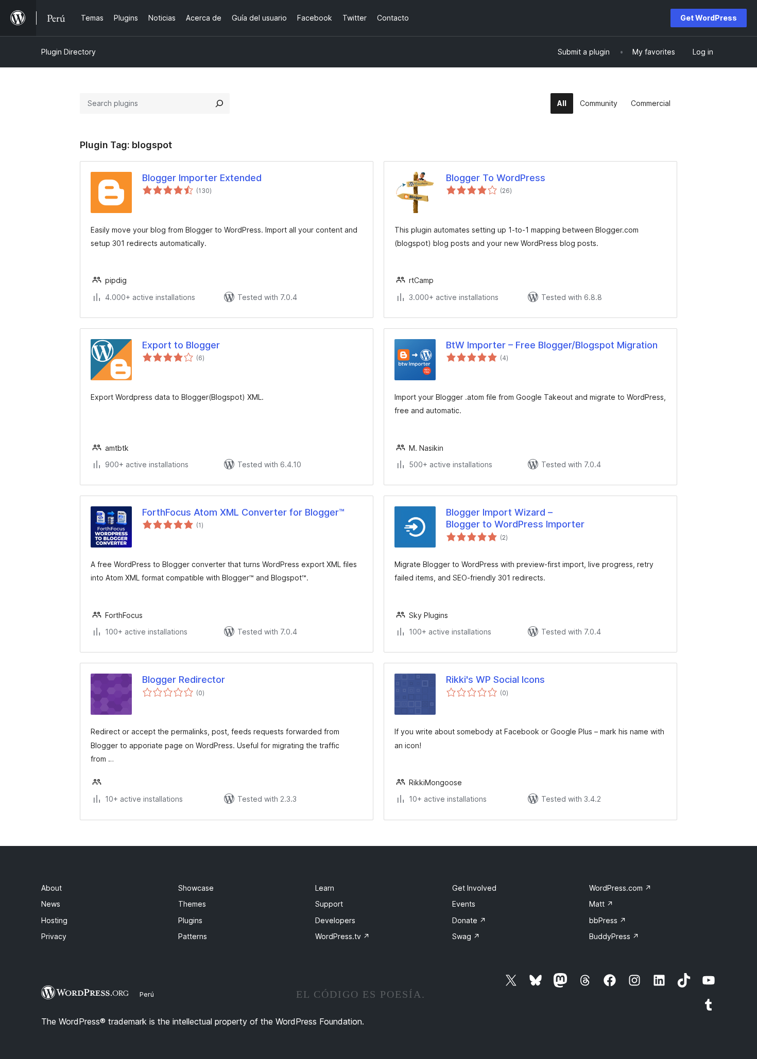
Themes (192, 903)
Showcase (196, 888)
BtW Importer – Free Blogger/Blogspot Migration (552, 345)
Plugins (190, 920)
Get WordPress (708, 17)
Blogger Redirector (183, 679)
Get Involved (474, 888)
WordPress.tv (342, 936)
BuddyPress (614, 936)
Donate (469, 920)
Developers (335, 920)
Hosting (54, 920)
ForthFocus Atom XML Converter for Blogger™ (243, 512)
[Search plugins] (219, 103)
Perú (147, 994)
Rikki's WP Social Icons (495, 679)
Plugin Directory (68, 51)
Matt (601, 903)
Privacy (53, 936)
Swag (466, 936)
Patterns (192, 936)
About (51, 888)
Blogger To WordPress (495, 177)
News (50, 903)
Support (329, 903)
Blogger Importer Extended (202, 177)
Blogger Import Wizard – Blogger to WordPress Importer (515, 518)
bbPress (607, 920)
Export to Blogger (181, 345)
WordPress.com (620, 888)
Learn (324, 888)
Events (463, 903)
